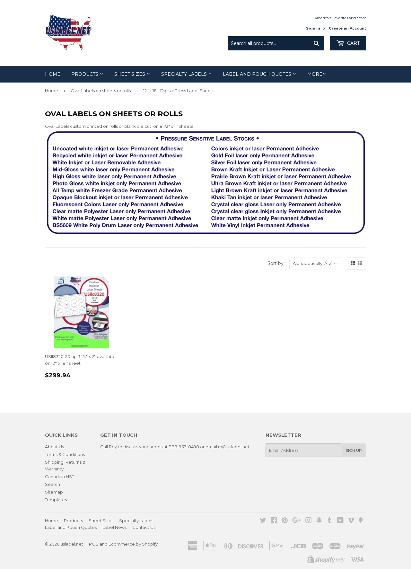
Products (85, 74)
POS (94, 544)
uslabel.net (71, 544)
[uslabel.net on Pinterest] (284, 521)
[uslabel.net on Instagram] (308, 521)
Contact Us (143, 527)
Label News (114, 527)
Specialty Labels (184, 74)
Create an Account (347, 28)
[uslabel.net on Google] (296, 521)
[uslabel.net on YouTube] (340, 521)
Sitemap (54, 492)
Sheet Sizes (130, 74)
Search (52, 484)
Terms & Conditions (65, 454)
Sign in (313, 28)
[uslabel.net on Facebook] (273, 521)
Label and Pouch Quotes (258, 74)
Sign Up (354, 450)
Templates (56, 499)
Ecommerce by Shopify (133, 544)
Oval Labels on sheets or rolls (101, 90)
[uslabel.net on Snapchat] (319, 521)
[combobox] (276, 43)
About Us (54, 446)
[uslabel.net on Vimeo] (351, 521)
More (314, 74)
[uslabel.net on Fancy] (360, 521)
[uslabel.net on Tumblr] (330, 521)
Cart (353, 43)
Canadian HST (59, 476)
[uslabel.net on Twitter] (263, 521)
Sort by (275, 263)
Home (52, 74)
